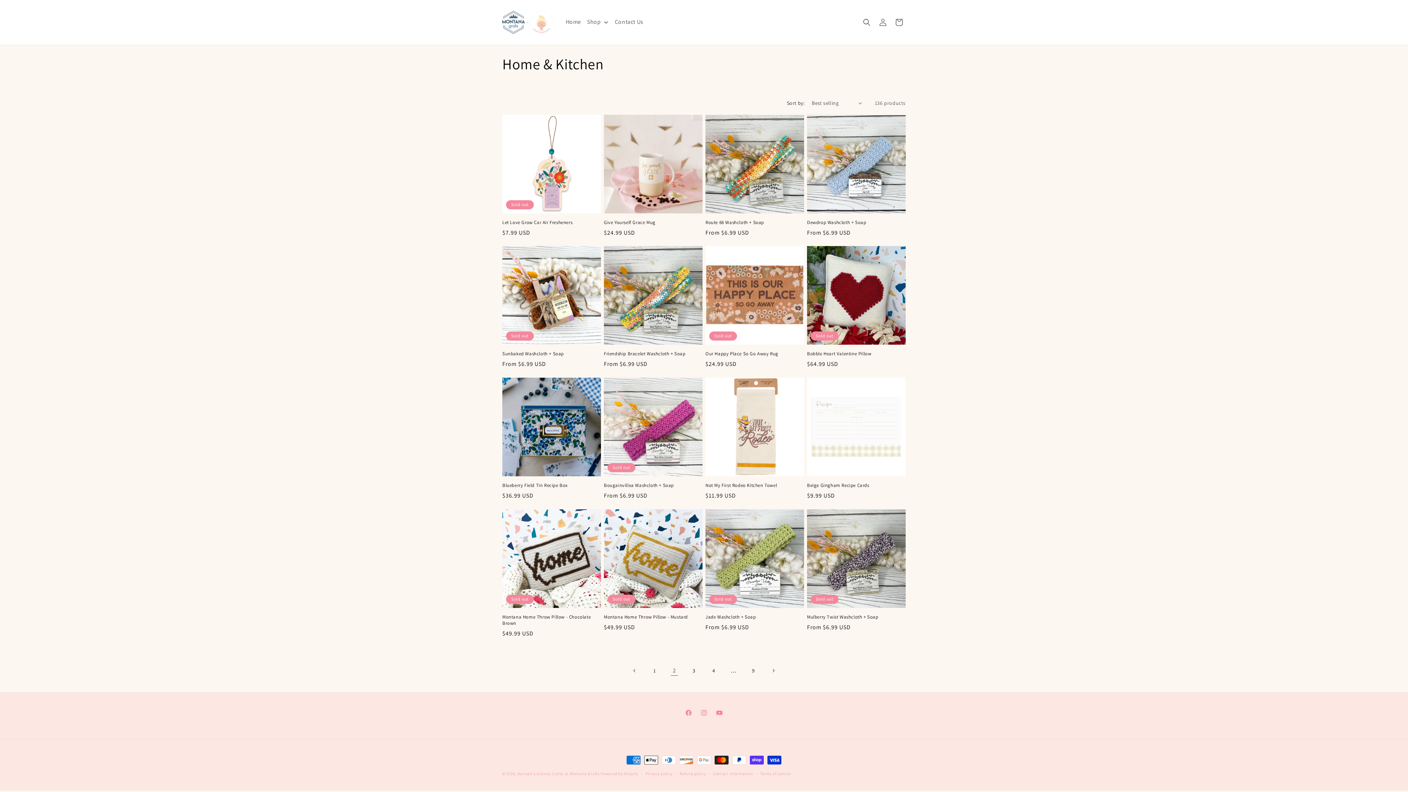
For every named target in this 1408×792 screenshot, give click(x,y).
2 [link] (674, 670)
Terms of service (775, 773)
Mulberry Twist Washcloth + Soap (843, 617)
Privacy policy (659, 773)
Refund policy (693, 773)
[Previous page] (635, 671)
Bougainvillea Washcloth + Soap (639, 485)
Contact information (733, 773)
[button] (867, 22)
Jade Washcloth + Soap (730, 617)
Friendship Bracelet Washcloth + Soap (645, 354)
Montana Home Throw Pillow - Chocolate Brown (546, 620)
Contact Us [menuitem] (629, 22)
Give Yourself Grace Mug (630, 222)
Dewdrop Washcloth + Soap (836, 222)
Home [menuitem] (573, 22)
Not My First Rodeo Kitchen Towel (741, 485)
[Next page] (773, 671)
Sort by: (795, 103)
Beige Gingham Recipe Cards (838, 485)
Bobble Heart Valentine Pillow (839, 354)
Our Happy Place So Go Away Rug (741, 354)
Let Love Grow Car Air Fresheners (537, 222)
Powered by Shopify (619, 773)
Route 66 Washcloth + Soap (734, 222)
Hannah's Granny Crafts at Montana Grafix (558, 773)
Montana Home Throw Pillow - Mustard (646, 617)
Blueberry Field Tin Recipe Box (535, 485)
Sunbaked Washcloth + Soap (533, 354)
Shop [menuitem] (594, 22)
